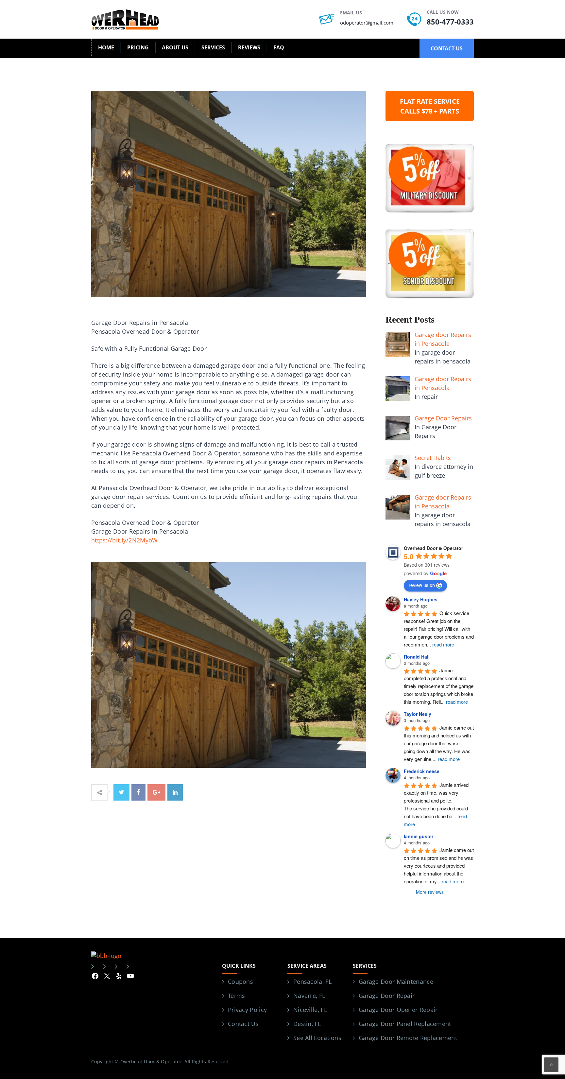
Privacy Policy (247, 1010)
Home (106, 47)
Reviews (249, 47)
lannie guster (418, 836)
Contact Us (243, 1024)
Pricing (138, 47)
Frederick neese (421, 771)
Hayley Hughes (420, 599)
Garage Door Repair (387, 995)
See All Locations (317, 1038)
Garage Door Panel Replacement (405, 1024)
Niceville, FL (310, 1010)
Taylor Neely (417, 714)
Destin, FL (307, 1024)
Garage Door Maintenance (396, 981)
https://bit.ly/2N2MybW (124, 540)
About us (175, 47)
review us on (422, 585)
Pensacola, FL (312, 981)
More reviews (430, 892)
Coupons (240, 981)
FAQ (278, 47)
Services (213, 47)
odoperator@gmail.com (366, 22)
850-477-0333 (450, 22)
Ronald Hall (417, 656)
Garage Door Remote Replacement (408, 1038)
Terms (236, 995)
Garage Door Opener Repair (398, 1010)
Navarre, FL (309, 995)
